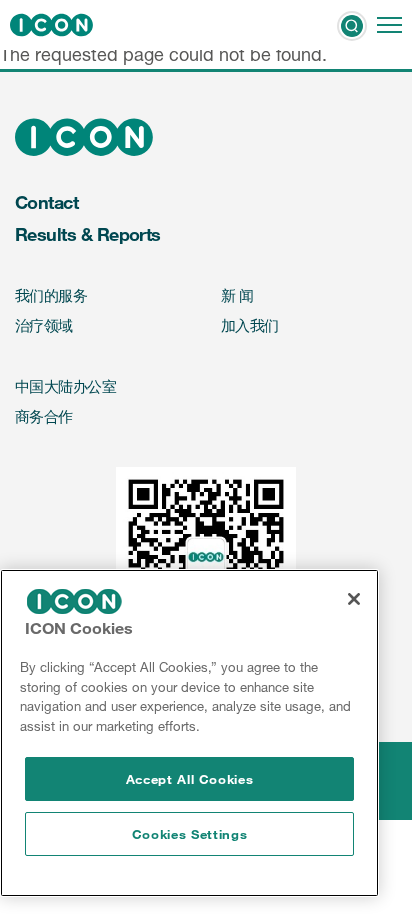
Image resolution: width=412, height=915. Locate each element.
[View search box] (352, 25)
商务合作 (44, 416)
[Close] (354, 599)
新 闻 (237, 295)
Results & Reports (88, 234)
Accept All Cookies (190, 779)
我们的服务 (51, 295)
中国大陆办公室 (65, 386)
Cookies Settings (190, 834)
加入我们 (250, 325)
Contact (46, 202)
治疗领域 (44, 325)
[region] (189, 733)
